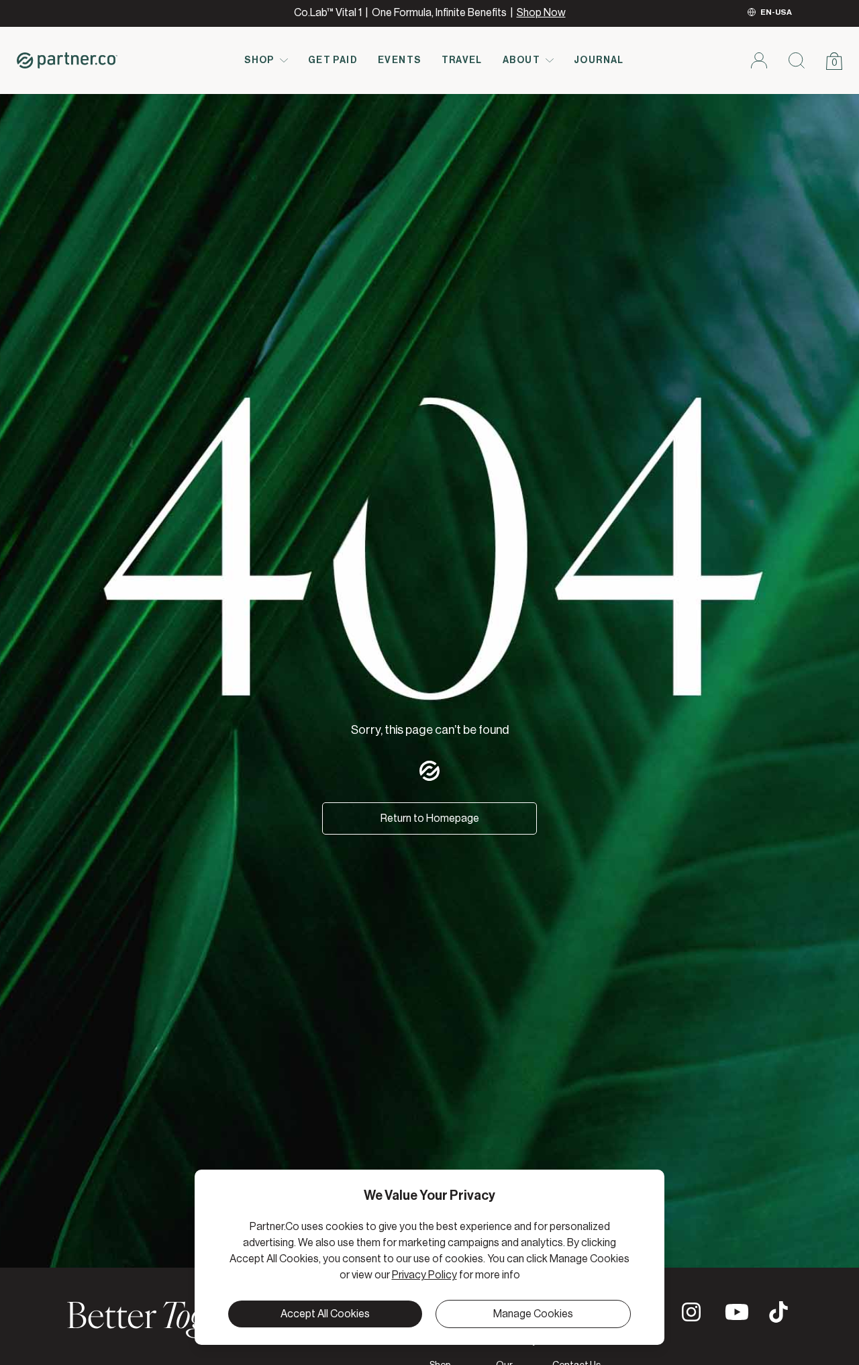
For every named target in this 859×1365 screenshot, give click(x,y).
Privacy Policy (424, 1275)
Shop (259, 60)
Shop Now (541, 12)
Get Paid (333, 60)
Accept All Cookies (325, 1314)
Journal (599, 60)
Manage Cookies (533, 1314)
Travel (462, 60)
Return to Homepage (430, 818)
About (521, 60)
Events (399, 60)
